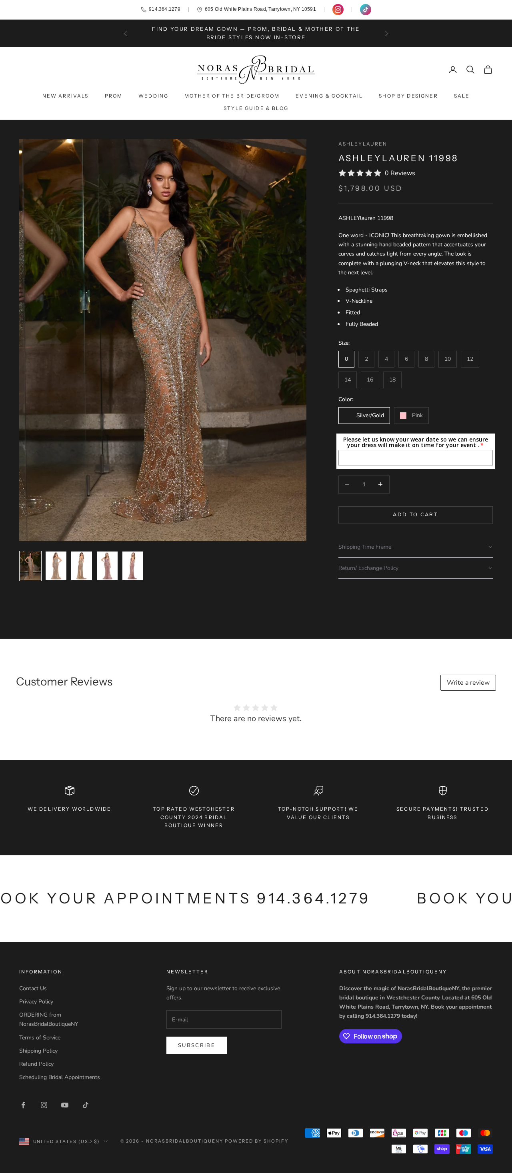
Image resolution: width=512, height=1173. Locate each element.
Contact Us (33, 988)
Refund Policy (36, 1064)
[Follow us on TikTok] (365, 9)
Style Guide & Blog (256, 108)
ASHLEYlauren (363, 144)
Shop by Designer (408, 96)
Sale (462, 96)
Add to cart (415, 514)
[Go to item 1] (30, 566)
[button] (415, 547)
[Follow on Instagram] (44, 1105)
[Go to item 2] (56, 566)
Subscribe (196, 1045)
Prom (114, 96)
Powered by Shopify (256, 1141)
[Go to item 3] (81, 566)
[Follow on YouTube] (65, 1105)
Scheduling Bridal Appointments (59, 1077)
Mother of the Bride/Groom (232, 96)
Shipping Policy (38, 1051)
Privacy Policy (36, 1001)
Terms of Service (39, 1037)
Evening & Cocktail (329, 96)
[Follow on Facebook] (23, 1105)
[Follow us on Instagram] (338, 9)
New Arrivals (65, 96)
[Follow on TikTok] (86, 1105)
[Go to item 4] (107, 566)
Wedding (153, 96)
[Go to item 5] (133, 566)
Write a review (468, 682)
